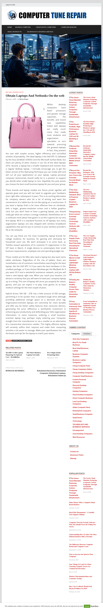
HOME (9, 27)
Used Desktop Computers (82, 434)
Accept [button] (87, 606)
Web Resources (79, 437)
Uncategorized (78, 430)
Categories (75, 334)
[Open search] (96, 27)
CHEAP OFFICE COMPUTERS (46, 27)
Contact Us (74, 451)
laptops (15, 340)
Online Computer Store (81, 407)
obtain (29, 340)
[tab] (75, 334)
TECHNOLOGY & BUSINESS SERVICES (40, 32)
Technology (77, 421)
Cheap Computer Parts (81, 366)
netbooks (22, 340)
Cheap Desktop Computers (83, 373)
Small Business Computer (83, 414)
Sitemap (73, 458)
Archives (86, 334)
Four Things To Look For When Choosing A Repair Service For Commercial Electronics (80, 566)
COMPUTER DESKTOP (68, 27)
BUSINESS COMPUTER (23, 27)
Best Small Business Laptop (14, 92)
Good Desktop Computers (83, 395)
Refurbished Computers (82, 411)
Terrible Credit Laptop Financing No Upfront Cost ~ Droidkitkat (14, 355)
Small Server (77, 417)
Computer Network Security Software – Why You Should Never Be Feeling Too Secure (82, 524)
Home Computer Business (83, 398)
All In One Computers (81, 339)
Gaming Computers (80, 391)
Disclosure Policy (76, 455)
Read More (94, 606)
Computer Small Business (83, 376)
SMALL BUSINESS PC (14, 32)
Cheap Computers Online (82, 369)
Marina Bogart (24, 99)
